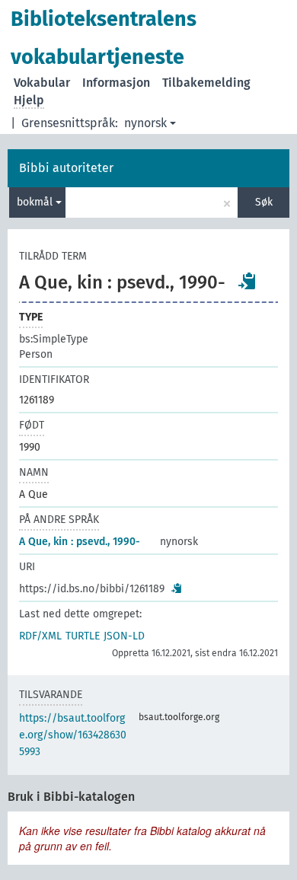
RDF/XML (40, 636)
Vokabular (42, 82)
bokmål (36, 202)
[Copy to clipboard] (247, 280)
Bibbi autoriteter (66, 168)
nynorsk (145, 123)
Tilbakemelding (206, 82)
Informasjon (116, 82)
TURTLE (82, 636)
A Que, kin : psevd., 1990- (79, 541)
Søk (264, 202)
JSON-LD (124, 636)
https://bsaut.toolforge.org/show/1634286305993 (72, 735)
